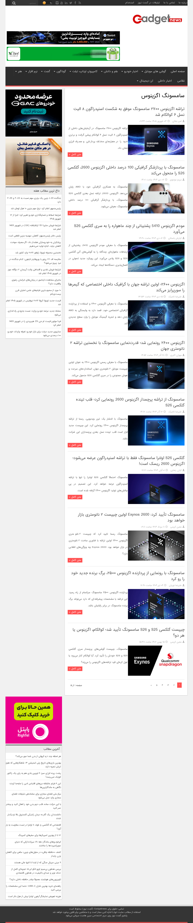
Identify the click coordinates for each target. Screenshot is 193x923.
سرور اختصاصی (99, 915)
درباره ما (183, 3)
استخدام (129, 3)
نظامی (181, 81)
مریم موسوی (176, 179)
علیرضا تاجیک (175, 296)
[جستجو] (14, 3)
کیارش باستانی (175, 238)
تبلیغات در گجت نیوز (149, 3)
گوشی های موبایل (155, 71)
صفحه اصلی (178, 71)
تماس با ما (169, 3)
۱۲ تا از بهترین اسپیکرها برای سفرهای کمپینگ (39, 835)
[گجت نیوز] (157, 25)
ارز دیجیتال (146, 81)
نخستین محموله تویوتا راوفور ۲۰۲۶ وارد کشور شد (38, 252)
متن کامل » (75, 154)
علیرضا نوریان (175, 585)
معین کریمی (176, 527)
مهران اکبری (176, 355)
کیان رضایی (176, 470)
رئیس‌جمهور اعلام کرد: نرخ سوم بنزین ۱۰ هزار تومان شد (36, 208)
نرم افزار (33, 71)
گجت (47, 71)
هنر (20, 71)
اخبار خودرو (131, 71)
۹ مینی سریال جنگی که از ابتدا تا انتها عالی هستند (37, 862)
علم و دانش (111, 71)
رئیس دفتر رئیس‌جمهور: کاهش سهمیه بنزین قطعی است (34, 236)
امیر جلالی (177, 121)
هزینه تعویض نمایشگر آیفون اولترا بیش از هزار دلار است (34, 896)
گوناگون (61, 71)
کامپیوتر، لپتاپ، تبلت (84, 71)
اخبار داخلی (165, 81)
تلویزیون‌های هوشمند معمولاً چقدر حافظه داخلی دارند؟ (35, 879)
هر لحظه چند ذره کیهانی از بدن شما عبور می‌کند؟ (38, 756)
